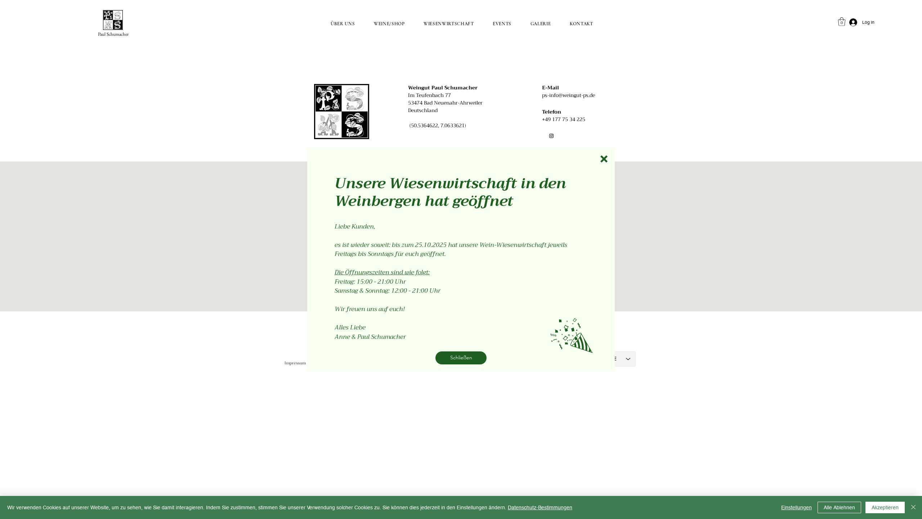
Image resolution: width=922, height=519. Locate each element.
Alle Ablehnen (839, 507)
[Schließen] (913, 507)
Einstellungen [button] (796, 507)
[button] (604, 159)
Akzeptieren (885, 507)
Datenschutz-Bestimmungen (540, 507)
